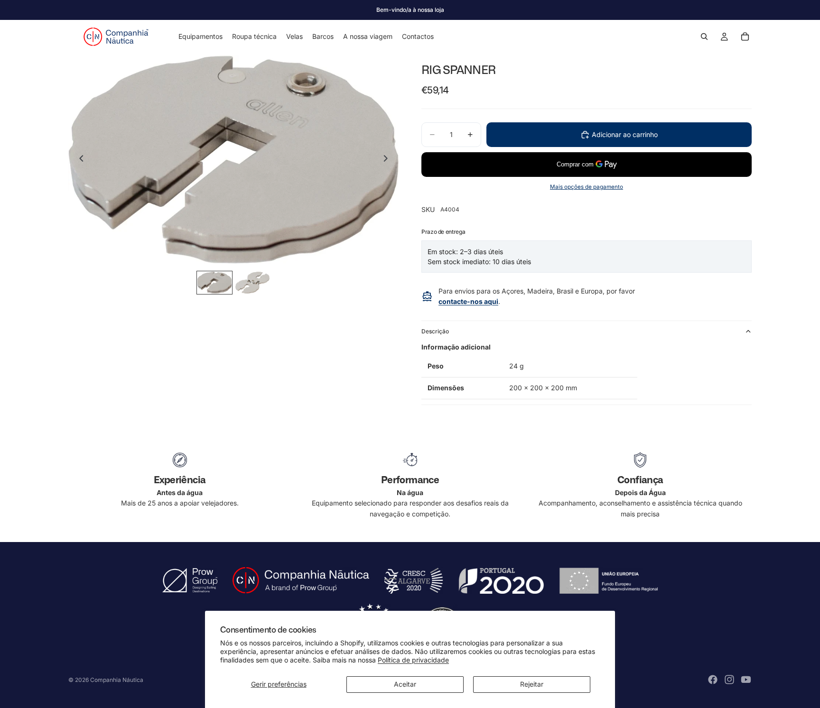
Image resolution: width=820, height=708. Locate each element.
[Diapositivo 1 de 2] (214, 283)
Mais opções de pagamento (586, 187)
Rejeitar (531, 684)
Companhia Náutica (116, 679)
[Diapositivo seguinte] (388, 159)
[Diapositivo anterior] (78, 159)
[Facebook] (712, 679)
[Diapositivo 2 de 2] (252, 283)
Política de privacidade (413, 660)
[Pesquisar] (704, 36)
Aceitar (405, 684)
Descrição (435, 331)
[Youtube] (746, 679)
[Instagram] (729, 679)
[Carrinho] (745, 36)
